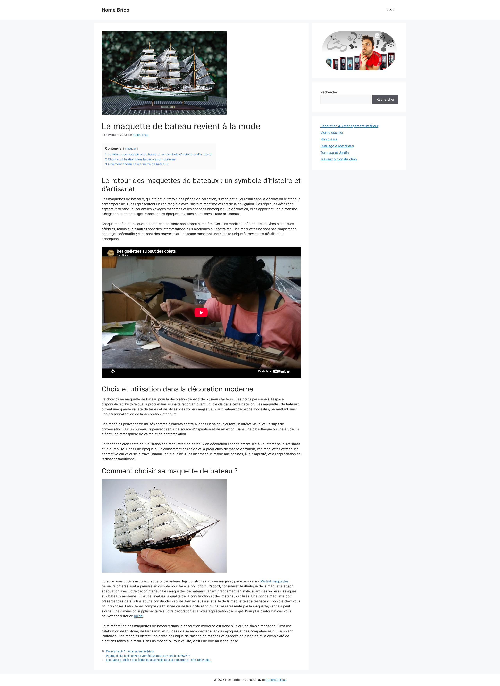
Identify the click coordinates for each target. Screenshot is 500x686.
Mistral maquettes (274, 581)
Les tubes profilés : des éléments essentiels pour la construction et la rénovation (158, 659)
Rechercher (329, 92)
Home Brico (115, 10)
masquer (130, 148)
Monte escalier (331, 133)
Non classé (329, 139)
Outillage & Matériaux (337, 146)
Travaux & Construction (338, 159)
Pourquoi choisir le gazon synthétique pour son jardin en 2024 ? (148, 655)
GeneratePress (275, 680)
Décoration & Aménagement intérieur (130, 651)
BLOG (391, 10)
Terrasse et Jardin (334, 153)
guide (138, 616)
